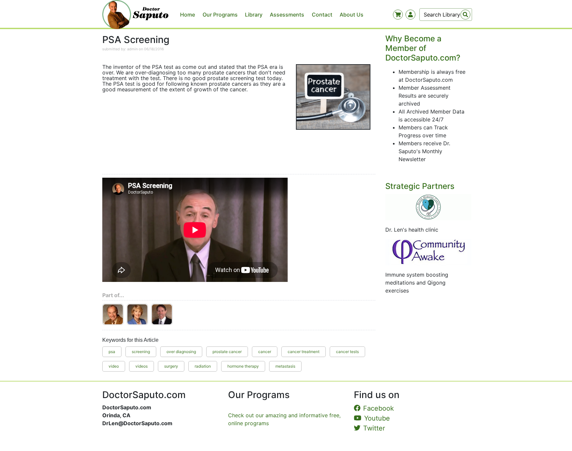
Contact (322, 14)
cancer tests (347, 351)
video (114, 366)
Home (187, 14)
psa (112, 351)
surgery (171, 366)
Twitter (374, 428)
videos (141, 366)
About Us (351, 14)
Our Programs (220, 14)
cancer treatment (303, 351)
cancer (264, 351)
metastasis (285, 366)
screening (141, 351)
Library (253, 14)
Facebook (378, 408)
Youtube (377, 418)
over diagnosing (181, 351)
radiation (203, 366)
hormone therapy (243, 366)
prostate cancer (227, 351)
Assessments (287, 14)
